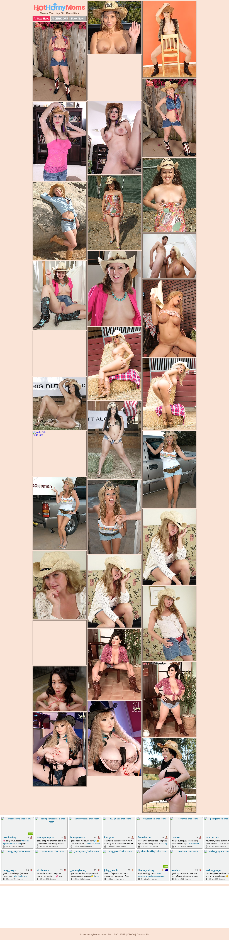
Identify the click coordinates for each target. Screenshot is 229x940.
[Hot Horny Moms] (60, 7)
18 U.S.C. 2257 (116, 934)
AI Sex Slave (41, 18)
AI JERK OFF (59, 18)
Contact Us (143, 934)
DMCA (131, 934)
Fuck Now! (77, 18)
